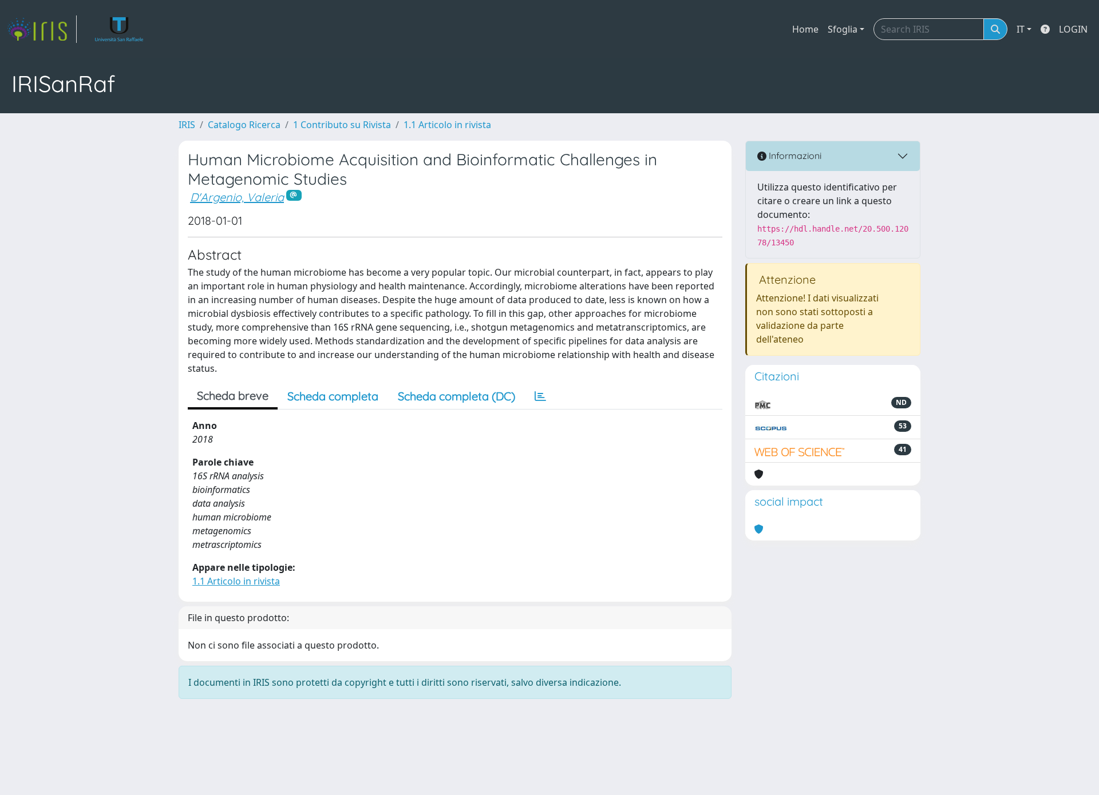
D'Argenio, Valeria (237, 197)
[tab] (540, 396)
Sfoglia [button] (842, 29)
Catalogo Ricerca (244, 124)
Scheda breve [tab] (232, 395)
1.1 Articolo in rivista (447, 124)
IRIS (187, 124)
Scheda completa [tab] (332, 396)
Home (805, 29)
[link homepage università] (119, 29)
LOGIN (1073, 29)
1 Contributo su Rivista (342, 124)
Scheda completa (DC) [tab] (456, 396)
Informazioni (793, 155)
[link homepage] (42, 29)
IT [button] (1021, 29)
